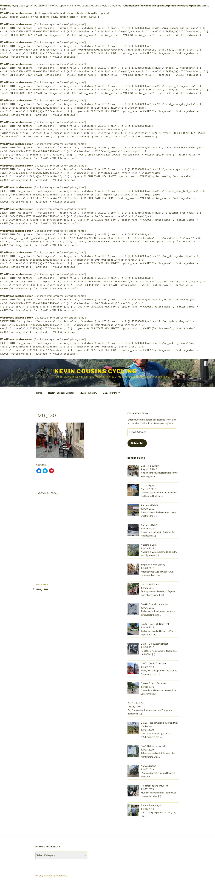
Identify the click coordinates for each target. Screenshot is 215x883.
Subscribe (137, 443)
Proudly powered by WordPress (51, 875)
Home (39, 392)
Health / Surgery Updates (61, 392)
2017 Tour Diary (111, 392)
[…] (157, 476)
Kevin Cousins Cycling (95, 371)
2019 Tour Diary (88, 392)
